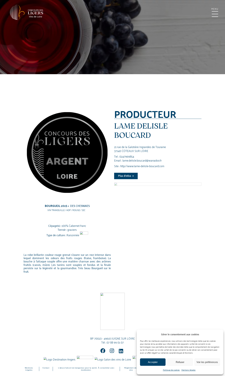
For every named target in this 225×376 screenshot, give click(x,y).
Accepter (153, 362)
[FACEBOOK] (103, 351)
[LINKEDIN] (121, 351)
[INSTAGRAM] (112, 351)
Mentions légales (188, 370)
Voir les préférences (207, 362)
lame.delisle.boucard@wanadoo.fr (142, 160)
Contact (45, 368)
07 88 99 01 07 (115, 342)
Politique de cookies (171, 370)
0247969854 (126, 156)
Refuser (180, 362)
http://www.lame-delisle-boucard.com (142, 165)
